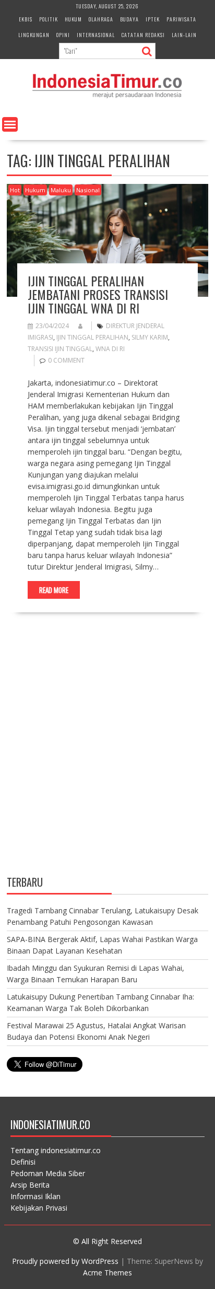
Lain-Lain (184, 35)
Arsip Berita (30, 1185)
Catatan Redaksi (143, 35)
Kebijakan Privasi (38, 1208)
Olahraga (101, 19)
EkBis (25, 19)
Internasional (96, 35)
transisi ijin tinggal (60, 348)
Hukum (73, 19)
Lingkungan (34, 35)
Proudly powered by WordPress (65, 1261)
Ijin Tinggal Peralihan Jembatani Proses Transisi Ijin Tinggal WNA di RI (98, 294)
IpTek (153, 19)
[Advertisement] (107, 753)
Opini (63, 35)
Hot (15, 190)
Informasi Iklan (35, 1196)
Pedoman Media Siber (47, 1173)
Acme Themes (107, 1273)
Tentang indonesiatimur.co (55, 1150)
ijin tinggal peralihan (92, 337)
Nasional (88, 190)
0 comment (66, 360)
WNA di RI (110, 348)
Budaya (129, 19)
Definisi (22, 1162)
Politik (48, 19)
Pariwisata (181, 19)
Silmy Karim (150, 337)
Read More (53, 590)
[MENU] (10, 124)
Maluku (61, 190)
